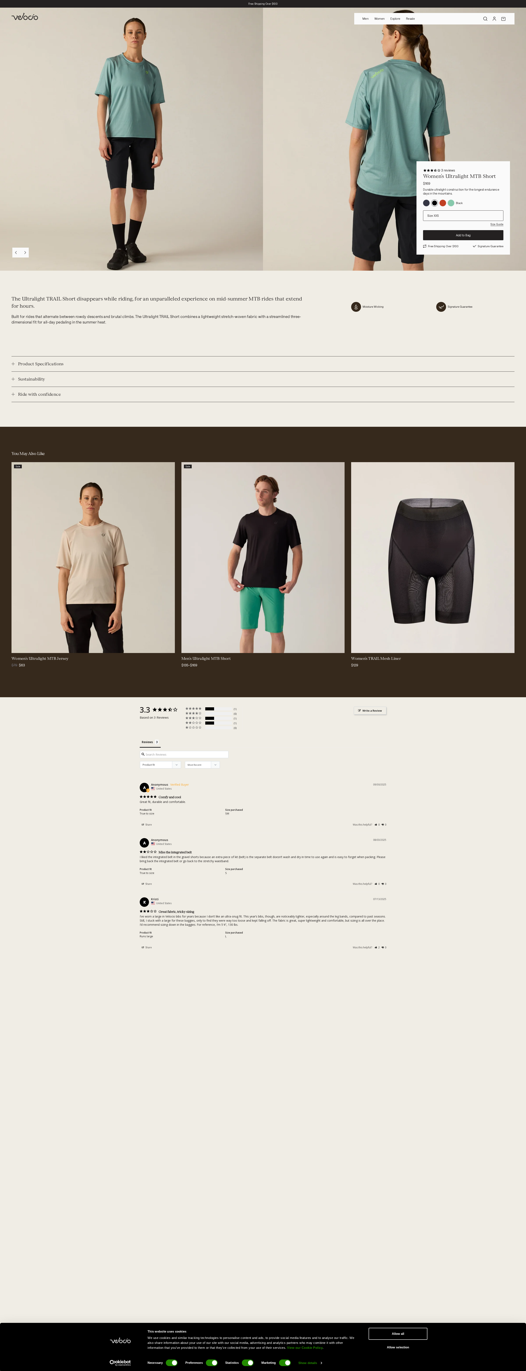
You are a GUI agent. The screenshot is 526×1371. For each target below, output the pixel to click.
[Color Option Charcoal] (426, 203)
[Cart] (503, 18)
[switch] (212, 1362)
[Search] (485, 18)
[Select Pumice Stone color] (37, 647)
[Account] (494, 19)
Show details (307, 1363)
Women (379, 18)
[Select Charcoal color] (192, 647)
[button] (377, 824)
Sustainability (31, 379)
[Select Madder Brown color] (202, 647)
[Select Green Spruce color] (17, 647)
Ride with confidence (39, 394)
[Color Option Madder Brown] (442, 203)
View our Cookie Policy (305, 1347)
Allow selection (398, 1347)
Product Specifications (41, 364)
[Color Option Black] (434, 203)
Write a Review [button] (372, 710)
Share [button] (148, 824)
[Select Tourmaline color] (32, 647)
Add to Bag (463, 235)
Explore (395, 18)
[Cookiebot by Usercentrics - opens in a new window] (120, 1363)
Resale (410, 18)
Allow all (398, 1333)
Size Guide (496, 224)
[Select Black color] (27, 647)
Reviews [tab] (147, 742)
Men (365, 18)
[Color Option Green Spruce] (451, 203)
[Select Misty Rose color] (22, 647)
